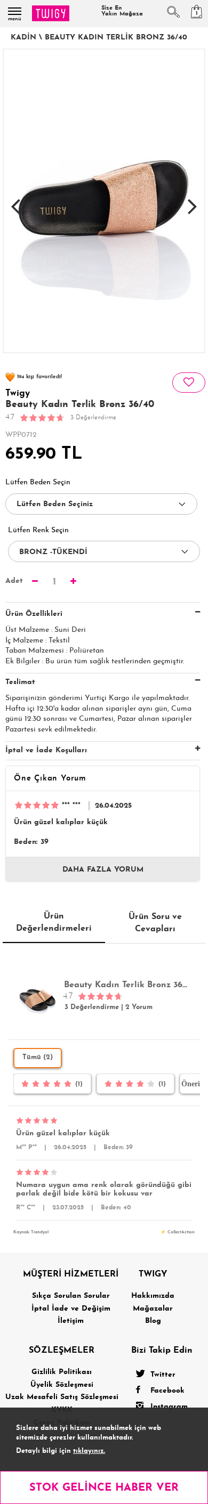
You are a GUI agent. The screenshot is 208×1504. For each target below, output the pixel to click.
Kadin (23, 38)
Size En (122, 11)
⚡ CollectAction (178, 1232)
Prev (15, 200)
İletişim (71, 1321)
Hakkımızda (152, 1296)
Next (192, 200)
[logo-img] (50, 13)
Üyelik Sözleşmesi (61, 1385)
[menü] (14, 11)
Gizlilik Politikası (61, 1372)
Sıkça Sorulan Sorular (71, 1296)
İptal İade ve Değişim (70, 1309)
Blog (153, 1321)
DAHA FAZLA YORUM (102, 870)
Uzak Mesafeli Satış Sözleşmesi (61, 1397)
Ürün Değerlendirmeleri (54, 922)
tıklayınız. (89, 1451)
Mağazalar (153, 1309)
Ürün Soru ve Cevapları (155, 923)
